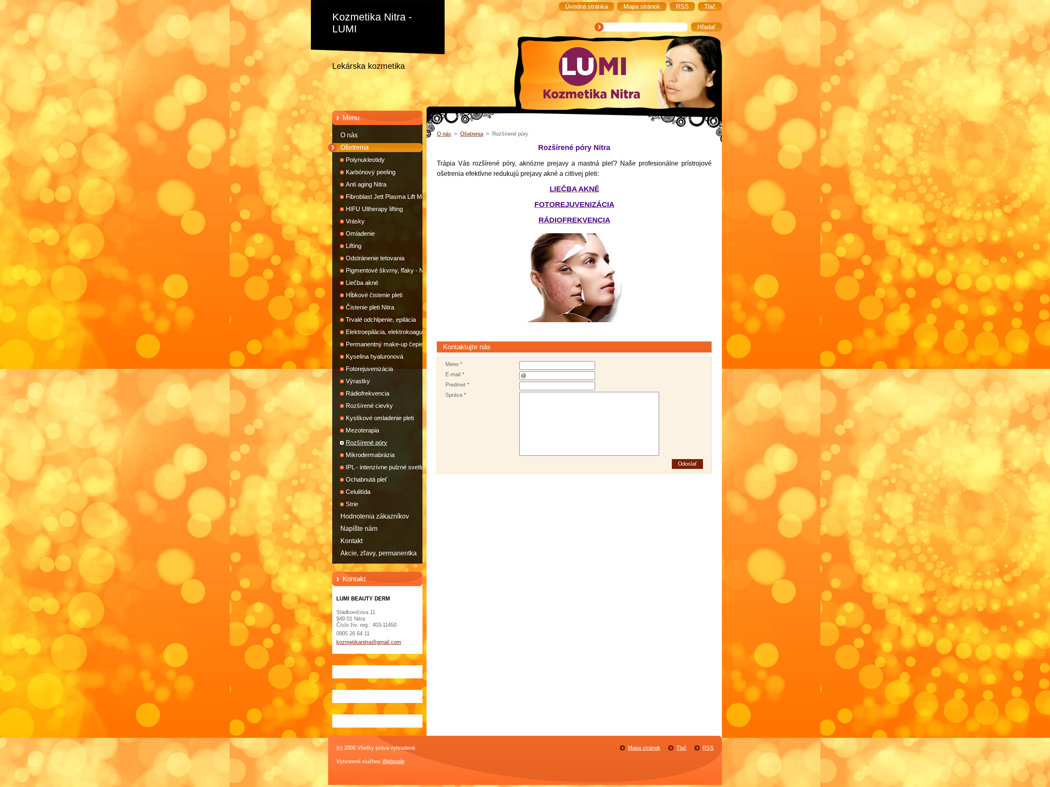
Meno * (453, 364)
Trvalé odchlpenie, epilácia (381, 319)
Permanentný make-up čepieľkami (392, 344)
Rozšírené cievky (369, 406)
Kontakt (351, 540)
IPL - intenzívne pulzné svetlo (385, 467)
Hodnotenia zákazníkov (374, 516)
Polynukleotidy (365, 160)
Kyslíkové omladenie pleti (380, 418)
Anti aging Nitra (366, 184)
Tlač (681, 748)
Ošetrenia (354, 147)
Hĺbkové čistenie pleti (374, 295)
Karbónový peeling (370, 172)
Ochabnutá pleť (366, 479)
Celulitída (358, 492)
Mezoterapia (362, 430)
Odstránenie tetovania (375, 258)
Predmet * (457, 385)
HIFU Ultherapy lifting (374, 209)
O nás (349, 135)
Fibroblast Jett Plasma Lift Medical (392, 196)
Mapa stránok (644, 748)
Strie (352, 504)
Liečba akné (362, 283)
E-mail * (454, 374)
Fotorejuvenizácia (369, 369)
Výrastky (358, 381)
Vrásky (355, 221)
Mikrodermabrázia (370, 455)
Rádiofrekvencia (367, 393)
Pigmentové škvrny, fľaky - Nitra (389, 270)
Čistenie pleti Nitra (370, 307)
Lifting (353, 246)
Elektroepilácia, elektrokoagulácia (390, 332)
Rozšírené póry (366, 442)
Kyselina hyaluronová (374, 356)
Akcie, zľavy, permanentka (378, 553)
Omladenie (360, 233)
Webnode (393, 761)
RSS (708, 748)
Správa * (455, 395)
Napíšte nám (358, 528)
